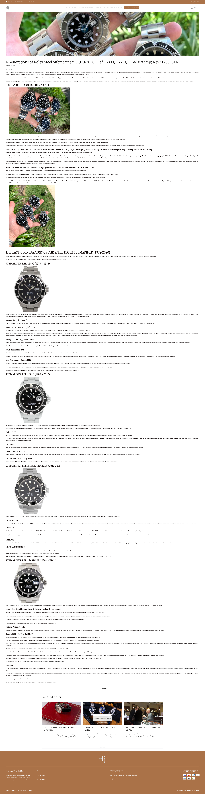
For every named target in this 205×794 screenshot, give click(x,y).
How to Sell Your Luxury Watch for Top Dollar (101, 728)
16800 (67, 256)
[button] (192, 8)
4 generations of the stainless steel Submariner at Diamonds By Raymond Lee (43, 661)
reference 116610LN (51, 516)
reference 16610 (36, 425)
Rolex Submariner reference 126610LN (18, 605)
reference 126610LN (34, 74)
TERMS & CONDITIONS (25, 790)
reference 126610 (125, 256)
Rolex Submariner (13, 72)
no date (23, 167)
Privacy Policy (11, 790)
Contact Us (41, 779)
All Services (41, 775)
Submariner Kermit (66, 543)
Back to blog (104, 688)
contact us (26, 679)
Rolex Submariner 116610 (19, 556)
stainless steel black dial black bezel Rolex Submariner (175, 668)
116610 (86, 256)
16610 (78, 256)
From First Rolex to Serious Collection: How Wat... (59, 728)
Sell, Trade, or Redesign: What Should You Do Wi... (143, 728)
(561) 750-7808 (195, 2)
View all (102, 747)
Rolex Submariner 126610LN (26, 652)
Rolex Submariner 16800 (15, 314)
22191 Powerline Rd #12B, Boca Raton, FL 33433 (21, 2)
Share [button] (10, 69)
